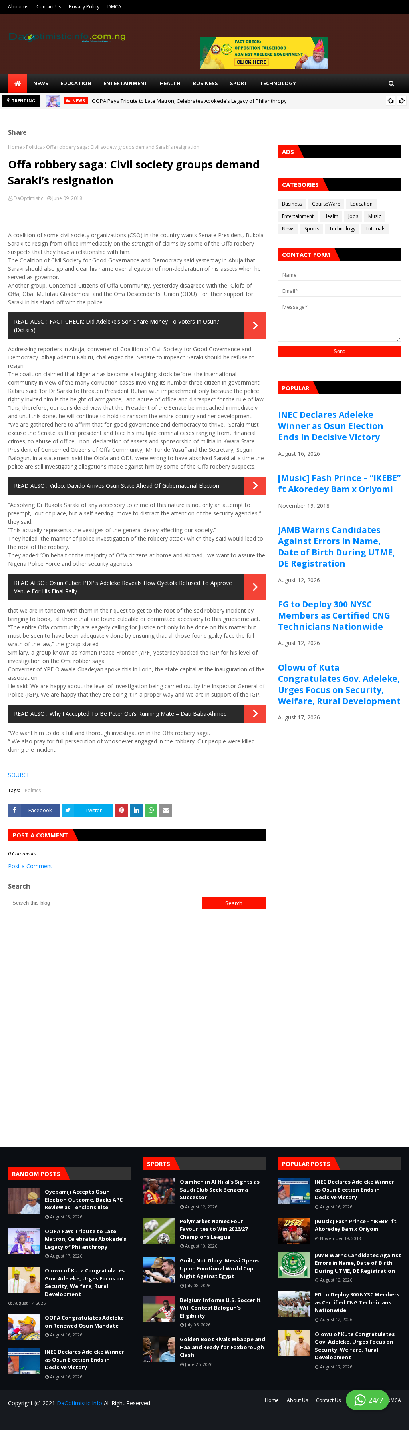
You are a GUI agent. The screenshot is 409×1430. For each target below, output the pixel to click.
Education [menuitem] (75, 83)
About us (18, 6)
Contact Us (48, 6)
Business (292, 203)
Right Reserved (102, 1419)
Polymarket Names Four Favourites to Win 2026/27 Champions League (214, 1229)
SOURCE (19, 775)
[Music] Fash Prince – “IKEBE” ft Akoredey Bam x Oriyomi (339, 483)
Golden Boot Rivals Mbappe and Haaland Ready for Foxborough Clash (222, 1347)
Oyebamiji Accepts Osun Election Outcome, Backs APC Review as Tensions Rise (84, 1199)
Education (361, 203)
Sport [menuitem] (239, 83)
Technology (342, 228)
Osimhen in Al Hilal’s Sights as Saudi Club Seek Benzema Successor (220, 1189)
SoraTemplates (56, 1419)
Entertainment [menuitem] (125, 83)
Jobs (353, 216)
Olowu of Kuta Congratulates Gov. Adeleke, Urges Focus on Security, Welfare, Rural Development (339, 684)
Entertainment (298, 216)
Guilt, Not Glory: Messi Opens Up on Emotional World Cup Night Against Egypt (219, 1268)
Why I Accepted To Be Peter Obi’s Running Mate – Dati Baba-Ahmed (138, 713)
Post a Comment (30, 866)
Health (331, 216)
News (288, 228)
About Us (297, 1400)
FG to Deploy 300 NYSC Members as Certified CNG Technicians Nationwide (334, 615)
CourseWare (326, 203)
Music (374, 216)
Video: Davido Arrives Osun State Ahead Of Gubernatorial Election (134, 485)
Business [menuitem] (205, 83)
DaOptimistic (28, 198)
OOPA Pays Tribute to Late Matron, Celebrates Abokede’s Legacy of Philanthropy (189, 100)
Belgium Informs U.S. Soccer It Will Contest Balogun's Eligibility (220, 1307)
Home (15, 147)
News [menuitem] (40, 83)
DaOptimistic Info (79, 1403)
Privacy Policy (84, 6)
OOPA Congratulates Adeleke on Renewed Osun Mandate (84, 1321)
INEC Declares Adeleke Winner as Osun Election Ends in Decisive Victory (330, 426)
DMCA (114, 6)
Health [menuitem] (170, 83)
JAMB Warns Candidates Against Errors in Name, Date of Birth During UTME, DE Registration (336, 546)
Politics (34, 147)
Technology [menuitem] (278, 83)
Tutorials (375, 228)
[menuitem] (17, 83)
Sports (311, 228)
